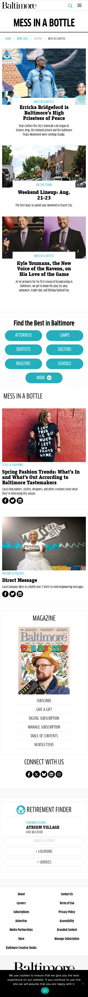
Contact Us (67, 894)
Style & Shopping (12, 465)
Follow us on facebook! (29, 774)
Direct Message (19, 580)
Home (8, 39)
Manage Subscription (44, 727)
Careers (21, 903)
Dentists (23, 349)
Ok (45, 990)
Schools (64, 364)
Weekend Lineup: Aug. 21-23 (44, 195)
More (41, 378)
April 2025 (22, 39)
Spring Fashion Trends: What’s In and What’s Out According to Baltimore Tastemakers (41, 477)
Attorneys (23, 335)
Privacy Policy (67, 912)
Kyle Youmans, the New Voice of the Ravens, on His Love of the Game (44, 269)
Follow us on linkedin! (51, 774)
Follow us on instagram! (59, 774)
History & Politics (13, 573)
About (21, 894)
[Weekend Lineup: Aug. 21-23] (44, 166)
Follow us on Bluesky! (44, 774)
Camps (65, 335)
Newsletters (44, 745)
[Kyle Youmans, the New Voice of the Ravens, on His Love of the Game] (44, 237)
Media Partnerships (21, 930)
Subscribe (44, 701)
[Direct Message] (44, 543)
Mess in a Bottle (44, 102)
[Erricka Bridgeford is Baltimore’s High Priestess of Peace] (44, 76)
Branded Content (67, 930)
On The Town (44, 185)
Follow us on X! (36, 774)
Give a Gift (44, 710)
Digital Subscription (44, 718)
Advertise (21, 921)
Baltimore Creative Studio (21, 948)
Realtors (23, 364)
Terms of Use (67, 903)
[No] (83, 983)
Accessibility (67, 921)
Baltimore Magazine (42, 5)
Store (21, 939)
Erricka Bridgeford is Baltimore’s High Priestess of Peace (44, 113)
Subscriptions (21, 912)
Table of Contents (44, 736)
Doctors (64, 349)
